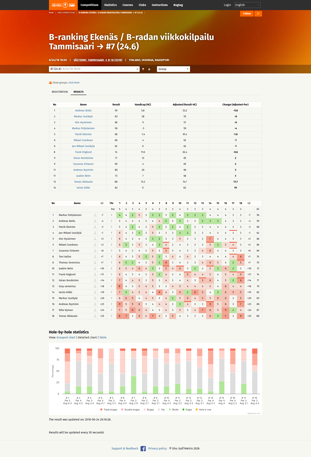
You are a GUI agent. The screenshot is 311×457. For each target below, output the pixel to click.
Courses (128, 5)
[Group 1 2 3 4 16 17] (173, 69)
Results (79, 91)
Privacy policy (157, 448)
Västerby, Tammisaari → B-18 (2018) (98, 60)
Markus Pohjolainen (83, 128)
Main (51, 13)
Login (227, 5)
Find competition (66, 13)
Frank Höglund (83, 152)
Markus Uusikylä (83, 116)
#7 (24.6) (122, 46)
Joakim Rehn (83, 175)
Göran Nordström (83, 158)
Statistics (110, 5)
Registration (60, 91)
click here (74, 82)
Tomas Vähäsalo (83, 181)
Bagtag (178, 5)
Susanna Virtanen (83, 164)
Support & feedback (125, 448)
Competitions (89, 5)
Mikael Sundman (83, 140)
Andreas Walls (83, 110)
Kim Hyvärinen (83, 122)
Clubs (142, 5)
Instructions (160, 5)
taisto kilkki (83, 187)
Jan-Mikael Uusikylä (83, 146)
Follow (247, 13)
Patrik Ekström (83, 134)
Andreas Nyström (83, 169)
